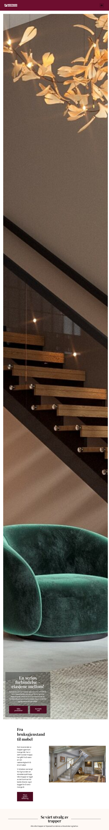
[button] (102, 5)
